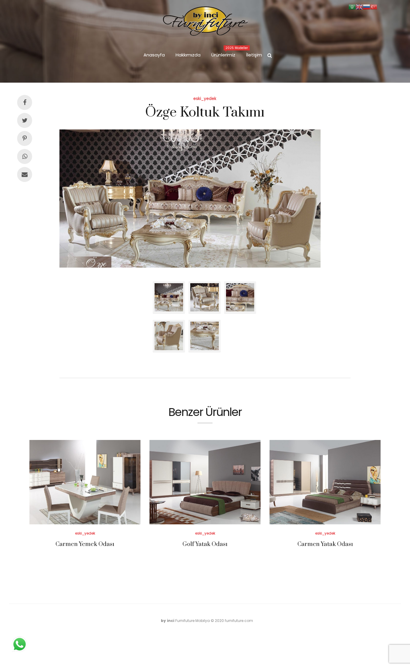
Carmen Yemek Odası (85, 544)
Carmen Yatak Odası (325, 544)
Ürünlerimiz (226, 52)
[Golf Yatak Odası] (205, 482)
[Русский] (366, 7)
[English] (359, 7)
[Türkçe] (373, 7)
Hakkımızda (188, 55)
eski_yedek (204, 99)
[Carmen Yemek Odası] (84, 482)
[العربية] (352, 7)
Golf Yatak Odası (205, 544)
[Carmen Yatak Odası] (325, 482)
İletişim (254, 55)
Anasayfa (154, 55)
